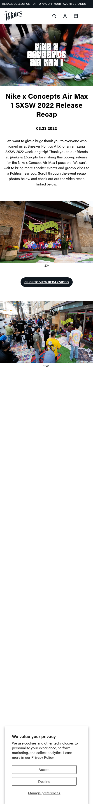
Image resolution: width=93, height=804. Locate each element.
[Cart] (76, 16)
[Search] (54, 16)
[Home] (13, 16)
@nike (14, 157)
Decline (44, 781)
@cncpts (31, 157)
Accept (44, 769)
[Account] (65, 16)
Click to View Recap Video (46, 282)
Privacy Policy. (42, 757)
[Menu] (86, 16)
